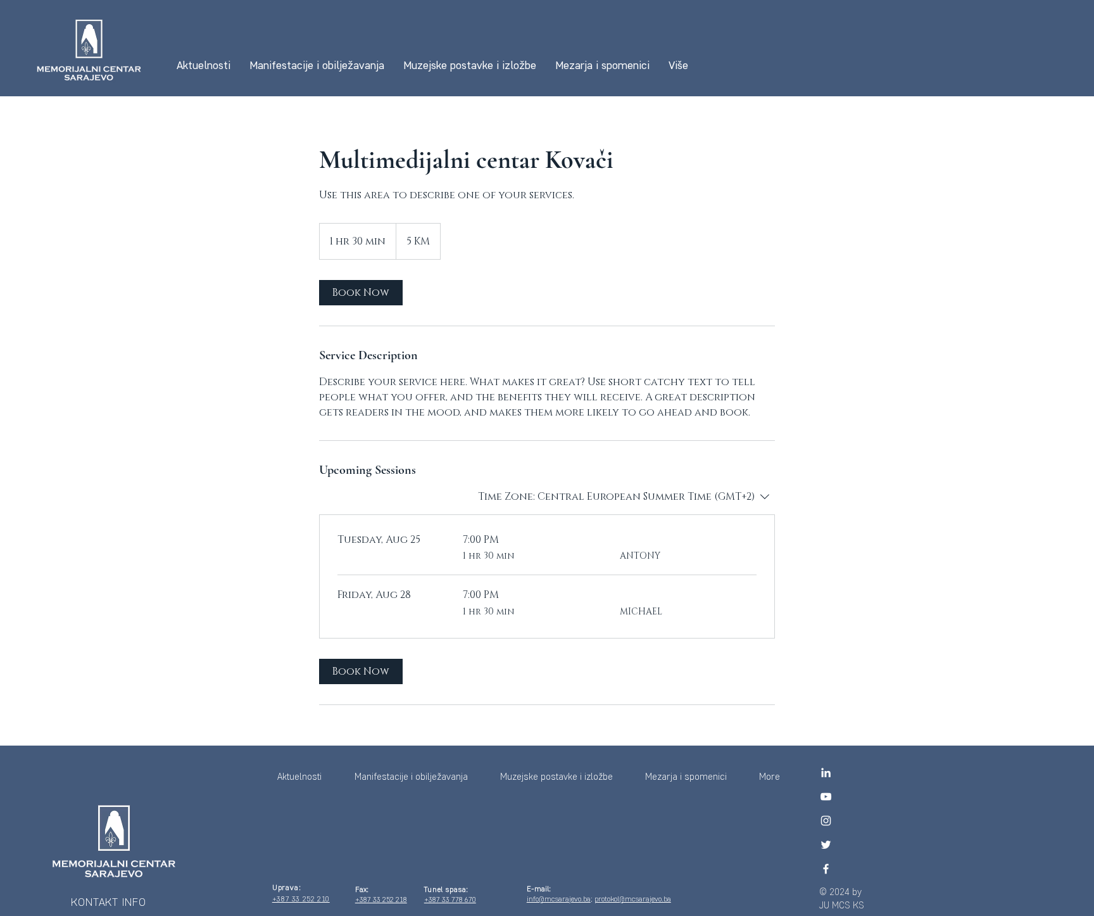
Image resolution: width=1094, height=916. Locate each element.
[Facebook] (826, 868)
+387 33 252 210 (301, 898)
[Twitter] (826, 844)
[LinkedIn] (826, 772)
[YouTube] (826, 796)
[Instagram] (826, 820)
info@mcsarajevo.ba (559, 898)
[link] (361, 292)
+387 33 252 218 (381, 899)
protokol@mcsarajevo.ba (632, 898)
